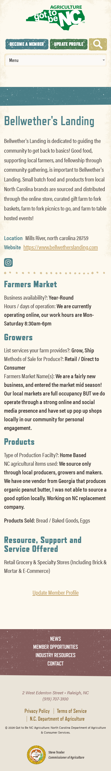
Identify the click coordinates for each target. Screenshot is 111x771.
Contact (55, 663)
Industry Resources (55, 655)
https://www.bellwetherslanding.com (60, 247)
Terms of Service (72, 711)
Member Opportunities (55, 646)
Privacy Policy (37, 711)
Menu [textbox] (14, 60)
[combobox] (55, 60)
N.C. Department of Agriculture (57, 719)
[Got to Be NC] (55, 17)
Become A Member (27, 44)
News (55, 638)
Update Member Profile (56, 592)
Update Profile (68, 44)
